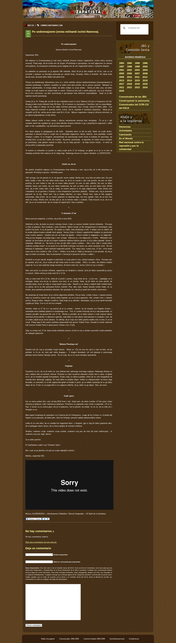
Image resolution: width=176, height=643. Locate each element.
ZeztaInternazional (117, 639)
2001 (121, 70)
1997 (121, 66)
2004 (145, 70)
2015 (137, 80)
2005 (121, 73)
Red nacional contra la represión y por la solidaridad (131, 146)
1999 (137, 66)
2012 (144, 77)
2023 (137, 87)
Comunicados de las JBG (133, 96)
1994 (129, 63)
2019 (137, 84)
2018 (129, 84)
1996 (145, 63)
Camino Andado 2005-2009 (94, 639)
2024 (145, 87)
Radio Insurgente (48, 639)
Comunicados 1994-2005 (69, 639)
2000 (145, 66)
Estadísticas (134, 639)
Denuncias (124, 126)
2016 (145, 80)
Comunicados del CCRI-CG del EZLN (134, 106)
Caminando (125, 134)
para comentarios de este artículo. (41, 542)
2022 (129, 87)
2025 (121, 91)
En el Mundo (126, 138)
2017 (121, 84)
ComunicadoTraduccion (51, 25)
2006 (129, 73)
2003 (137, 70)
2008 (145, 73)
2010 (129, 77)
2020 (145, 84)
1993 (121, 63)
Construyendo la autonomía (134, 100)
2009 (121, 77)
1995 (137, 63)
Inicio (30, 25)
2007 (137, 73)
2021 (121, 87)
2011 (137, 77)
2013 (121, 80)
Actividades (125, 130)
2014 (129, 80)
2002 (129, 70)
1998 (129, 66)
